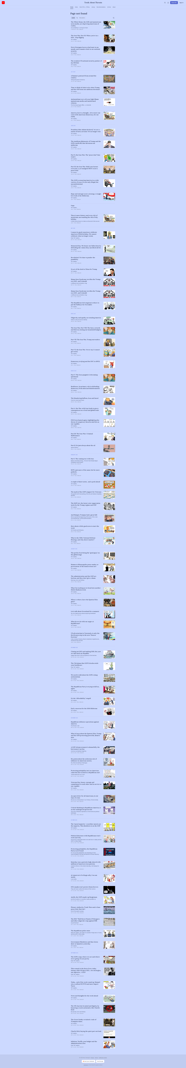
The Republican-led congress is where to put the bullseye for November (85, 304)
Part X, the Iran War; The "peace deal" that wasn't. (85, 156)
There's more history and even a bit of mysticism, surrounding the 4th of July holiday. (84, 217)
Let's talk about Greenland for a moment (85, 611)
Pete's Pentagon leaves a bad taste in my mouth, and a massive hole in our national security (85, 49)
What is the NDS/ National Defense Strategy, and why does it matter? (83, 539)
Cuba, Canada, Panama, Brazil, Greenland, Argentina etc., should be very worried (85, 639)
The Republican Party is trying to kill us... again (85, 687)
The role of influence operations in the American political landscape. (85, 812)
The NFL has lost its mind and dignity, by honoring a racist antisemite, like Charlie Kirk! (85, 1008)
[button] (71, 7)
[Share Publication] (168, 2)
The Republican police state (80, 931)
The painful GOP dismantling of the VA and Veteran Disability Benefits (86, 494)
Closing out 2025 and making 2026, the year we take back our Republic (86, 652)
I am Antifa (73, 879)
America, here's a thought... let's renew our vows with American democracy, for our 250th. (85, 114)
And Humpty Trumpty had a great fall (84, 515)
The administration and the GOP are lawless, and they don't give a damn (83, 577)
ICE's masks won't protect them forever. (84, 887)
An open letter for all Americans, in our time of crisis (84, 797)
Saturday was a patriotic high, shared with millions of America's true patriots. (86, 863)
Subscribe (174, 2)
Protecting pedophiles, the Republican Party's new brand (84, 850)
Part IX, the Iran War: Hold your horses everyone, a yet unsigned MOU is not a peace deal (84, 168)
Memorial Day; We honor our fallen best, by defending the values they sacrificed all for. (86, 247)
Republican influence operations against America (85, 723)
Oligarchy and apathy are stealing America (86, 318)
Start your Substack (89, 1061)
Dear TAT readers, (75, 238)
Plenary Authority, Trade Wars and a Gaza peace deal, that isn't (85, 908)
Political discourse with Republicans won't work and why (85, 836)
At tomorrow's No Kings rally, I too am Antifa (84, 876)
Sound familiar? (75, 923)
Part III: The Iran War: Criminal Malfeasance (82, 434)
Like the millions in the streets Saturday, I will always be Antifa (85, 866)
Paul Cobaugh (80, 29)
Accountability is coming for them (79, 27)
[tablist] (78, 17)
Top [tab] (77, 17)
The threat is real (75, 725)
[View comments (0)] (82, 31)
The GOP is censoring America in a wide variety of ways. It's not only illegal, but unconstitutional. (85, 182)
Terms (96, 1057)
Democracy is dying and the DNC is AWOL (85, 361)
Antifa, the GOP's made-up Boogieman (84, 897)
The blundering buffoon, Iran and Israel (84, 398)
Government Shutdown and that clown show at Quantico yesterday (84, 943)
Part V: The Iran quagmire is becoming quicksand (84, 376)
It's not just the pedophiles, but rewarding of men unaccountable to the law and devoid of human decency (85, 853)
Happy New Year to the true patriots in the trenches (83, 655)
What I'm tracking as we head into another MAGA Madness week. (86, 589)
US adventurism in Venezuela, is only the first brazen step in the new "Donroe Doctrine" (85, 635)
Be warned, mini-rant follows (78, 1011)
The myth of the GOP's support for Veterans (86, 492)
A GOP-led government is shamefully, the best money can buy (85, 748)
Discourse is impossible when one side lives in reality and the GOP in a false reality (86, 840)
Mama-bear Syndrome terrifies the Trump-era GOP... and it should (86, 280)
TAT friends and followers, (77, 530)
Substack (86, 1065)
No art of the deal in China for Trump (84, 269)
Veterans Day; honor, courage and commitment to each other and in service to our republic (86, 784)
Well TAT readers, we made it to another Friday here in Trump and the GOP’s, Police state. (86, 933)
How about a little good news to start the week (85, 527)
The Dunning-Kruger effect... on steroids (81, 105)
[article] (93, 26)
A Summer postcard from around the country (83, 77)
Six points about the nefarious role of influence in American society (84, 760)
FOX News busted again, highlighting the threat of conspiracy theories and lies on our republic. (85, 422)
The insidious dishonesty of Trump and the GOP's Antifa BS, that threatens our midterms (86, 143)
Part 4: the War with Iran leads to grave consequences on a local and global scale (85, 409)
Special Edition (74, 447)
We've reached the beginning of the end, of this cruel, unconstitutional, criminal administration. (84, 517)
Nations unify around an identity (79, 319)
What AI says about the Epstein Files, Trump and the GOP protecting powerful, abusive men (86, 735)
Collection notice (103, 1057)
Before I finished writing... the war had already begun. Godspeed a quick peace (84, 461)
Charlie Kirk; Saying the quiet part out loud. (86, 1031)
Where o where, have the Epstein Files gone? (84, 600)
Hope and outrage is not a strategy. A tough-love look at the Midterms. (86, 195)
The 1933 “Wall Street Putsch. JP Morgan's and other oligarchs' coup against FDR (85, 920)
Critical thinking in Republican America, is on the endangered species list (86, 808)
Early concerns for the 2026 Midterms (84, 708)
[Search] (164, 2)
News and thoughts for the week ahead (84, 996)
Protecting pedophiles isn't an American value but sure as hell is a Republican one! (85, 771)
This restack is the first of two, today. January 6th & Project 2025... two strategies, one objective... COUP (86, 970)
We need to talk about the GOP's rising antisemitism (84, 676)
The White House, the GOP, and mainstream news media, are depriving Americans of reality (86, 24)
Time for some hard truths (77, 400)
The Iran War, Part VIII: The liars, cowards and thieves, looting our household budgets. (86, 329)
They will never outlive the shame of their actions (83, 889)
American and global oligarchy (78, 751)
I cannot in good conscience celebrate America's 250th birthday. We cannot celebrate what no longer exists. (84, 234)
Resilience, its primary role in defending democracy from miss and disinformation (85, 387)
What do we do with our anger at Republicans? (82, 622)
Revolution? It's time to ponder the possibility (83, 258)
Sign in (181, 2)
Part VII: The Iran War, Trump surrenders (85, 339)
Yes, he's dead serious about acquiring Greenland (83, 613)
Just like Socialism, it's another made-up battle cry (83, 899)
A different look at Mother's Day (79, 283)
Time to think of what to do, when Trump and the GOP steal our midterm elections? (85, 88)
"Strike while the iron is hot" (78, 774)
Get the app (100, 1061)
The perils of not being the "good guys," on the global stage (85, 554)
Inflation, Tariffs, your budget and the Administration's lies (84, 1042)
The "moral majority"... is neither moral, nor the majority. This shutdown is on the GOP (86, 825)
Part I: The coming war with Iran (82, 459)
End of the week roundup (77, 911)
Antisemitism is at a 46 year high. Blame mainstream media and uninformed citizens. (85, 101)
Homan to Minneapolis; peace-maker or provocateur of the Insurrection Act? (84, 565)
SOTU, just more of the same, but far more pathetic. (85, 471)
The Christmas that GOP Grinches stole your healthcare (84, 664)
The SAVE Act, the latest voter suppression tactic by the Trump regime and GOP (85, 504)
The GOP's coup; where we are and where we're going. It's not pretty (85, 958)
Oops (72, 205)
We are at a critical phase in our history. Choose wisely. (84, 800)
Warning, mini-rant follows (77, 580)
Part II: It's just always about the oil (83, 445)
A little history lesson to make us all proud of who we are (85, 221)
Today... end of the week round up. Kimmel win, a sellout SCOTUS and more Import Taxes (85, 984)
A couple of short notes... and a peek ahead (85, 482)
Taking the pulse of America (78, 79)
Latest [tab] (73, 17)
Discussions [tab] (82, 17)
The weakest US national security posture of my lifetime (86, 62)
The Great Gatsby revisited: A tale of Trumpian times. (83, 1020)
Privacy (92, 1057)
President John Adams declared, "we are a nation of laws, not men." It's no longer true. (86, 130)
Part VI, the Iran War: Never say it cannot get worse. (85, 350)
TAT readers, (74, 39)
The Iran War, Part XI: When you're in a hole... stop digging (84, 36)
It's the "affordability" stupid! (81, 698)
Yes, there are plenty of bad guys (79, 762)
